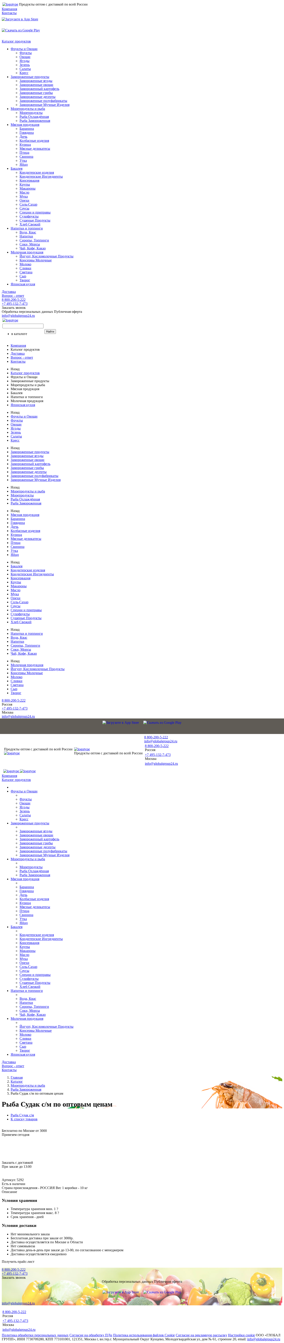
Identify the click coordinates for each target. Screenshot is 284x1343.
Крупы (25, 184)
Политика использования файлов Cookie (144, 1335)
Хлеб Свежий (30, 224)
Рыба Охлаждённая (34, 117)
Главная (17, 1077)
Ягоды (25, 61)
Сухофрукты (29, 216)
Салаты (25, 69)
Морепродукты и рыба (28, 109)
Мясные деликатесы (35, 148)
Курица (25, 144)
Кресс (24, 73)
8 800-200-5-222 (14, 300)
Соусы (24, 208)
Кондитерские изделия (37, 172)
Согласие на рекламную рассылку (201, 1335)
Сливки (25, 268)
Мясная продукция (25, 125)
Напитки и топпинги (27, 228)
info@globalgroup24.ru (263, 1339)
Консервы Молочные (36, 260)
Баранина (27, 128)
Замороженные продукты (30, 77)
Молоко (25, 264)
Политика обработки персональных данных (35, 1335)
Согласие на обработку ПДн (90, 1335)
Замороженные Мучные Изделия (44, 105)
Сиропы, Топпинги (34, 240)
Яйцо (24, 164)
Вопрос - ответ (13, 296)
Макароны (28, 188)
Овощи (25, 57)
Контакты (9, 13)
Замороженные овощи (36, 85)
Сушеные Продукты (35, 220)
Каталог (17, 1081)
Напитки (26, 236)
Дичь (23, 136)
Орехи (24, 200)
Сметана (26, 272)
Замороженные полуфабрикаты (43, 101)
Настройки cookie (241, 1335)
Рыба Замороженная (35, 121)
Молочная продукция (27, 252)
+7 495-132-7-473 (15, 304)
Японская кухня (23, 284)
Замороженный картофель (39, 89)
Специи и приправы (35, 212)
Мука (24, 196)
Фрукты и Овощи (24, 49)
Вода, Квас (28, 232)
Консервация (29, 180)
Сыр (23, 276)
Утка (23, 160)
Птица (24, 152)
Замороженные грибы (36, 93)
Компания (9, 9)
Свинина (26, 156)
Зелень (25, 65)
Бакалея (16, 168)
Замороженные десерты (37, 97)
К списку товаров (24, 1119)
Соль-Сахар (28, 204)
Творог (25, 280)
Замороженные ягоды (36, 81)
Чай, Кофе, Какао (33, 248)
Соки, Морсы (30, 244)
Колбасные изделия (34, 140)
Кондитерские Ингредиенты (41, 176)
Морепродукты (31, 113)
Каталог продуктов (16, 41)
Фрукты (26, 53)
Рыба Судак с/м (22, 1115)
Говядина (27, 132)
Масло (24, 192)
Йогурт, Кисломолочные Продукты (46, 256)
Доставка (9, 292)
